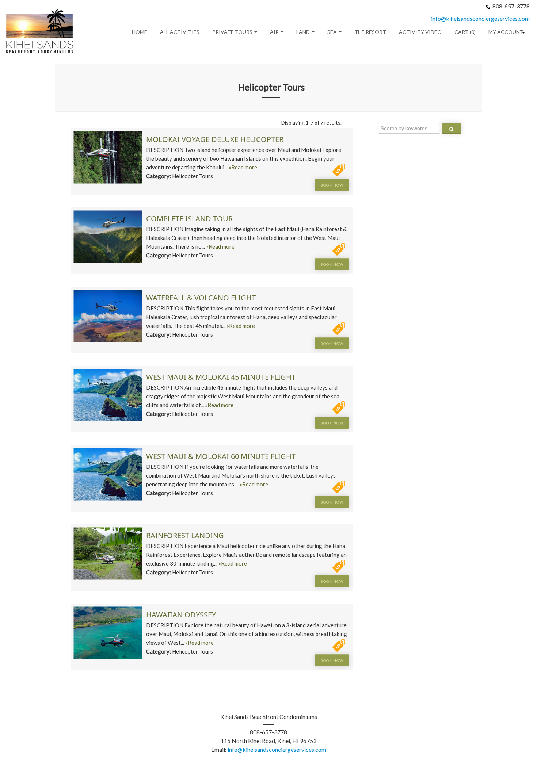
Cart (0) (465, 32)
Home (139, 32)
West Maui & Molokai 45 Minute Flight (221, 377)
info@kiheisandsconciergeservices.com (480, 18)
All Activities (179, 32)
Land (303, 32)
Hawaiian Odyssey (181, 615)
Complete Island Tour (189, 218)
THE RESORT (370, 32)
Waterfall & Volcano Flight (201, 298)
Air (275, 32)
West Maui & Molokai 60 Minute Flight (221, 456)
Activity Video (420, 32)
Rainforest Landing (185, 535)
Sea (332, 32)
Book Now (331, 185)
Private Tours (233, 32)
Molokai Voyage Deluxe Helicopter (214, 139)
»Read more (243, 167)
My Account (505, 32)
